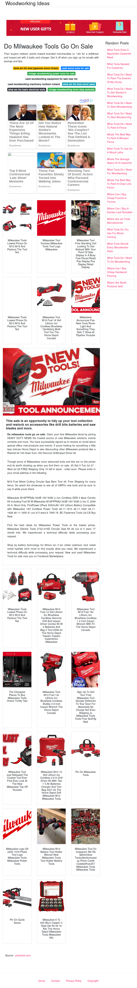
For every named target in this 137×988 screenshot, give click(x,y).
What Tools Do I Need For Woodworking (119, 171)
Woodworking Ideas (27, 3)
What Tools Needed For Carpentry (118, 65)
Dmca (42, 980)
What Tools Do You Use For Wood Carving (118, 233)
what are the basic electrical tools (26, 89)
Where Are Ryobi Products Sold (116, 284)
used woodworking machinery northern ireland (34, 84)
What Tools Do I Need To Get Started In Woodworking (119, 92)
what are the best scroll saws (79, 84)
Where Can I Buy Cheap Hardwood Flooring (117, 272)
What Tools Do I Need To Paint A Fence (119, 125)
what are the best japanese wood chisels (36, 68)
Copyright (93, 980)
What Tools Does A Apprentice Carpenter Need (119, 53)
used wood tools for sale (75, 68)
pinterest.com (23, 955)
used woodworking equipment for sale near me (51, 78)
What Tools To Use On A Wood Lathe (120, 150)
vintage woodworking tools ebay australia (72, 89)
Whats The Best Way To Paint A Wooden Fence (119, 138)
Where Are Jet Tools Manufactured (118, 220)
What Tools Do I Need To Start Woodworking (119, 104)
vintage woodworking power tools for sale (51, 73)
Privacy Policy (74, 980)
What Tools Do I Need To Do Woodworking (119, 259)
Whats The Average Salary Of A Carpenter (119, 161)
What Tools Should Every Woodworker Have (117, 247)
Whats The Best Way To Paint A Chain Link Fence (119, 183)
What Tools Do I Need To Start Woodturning (119, 115)
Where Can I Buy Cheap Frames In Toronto (117, 197)
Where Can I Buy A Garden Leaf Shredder (120, 210)
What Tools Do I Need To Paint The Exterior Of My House (119, 78)
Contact (55, 980)
